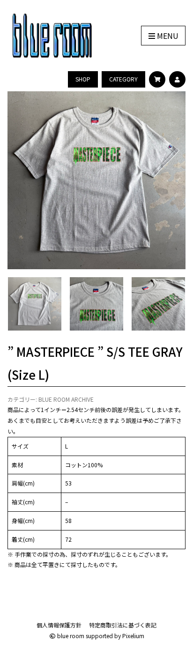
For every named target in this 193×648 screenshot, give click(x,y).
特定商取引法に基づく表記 (122, 625)
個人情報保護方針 (59, 625)
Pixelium (133, 636)
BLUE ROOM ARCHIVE (66, 399)
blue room (70, 636)
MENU (166, 35)
